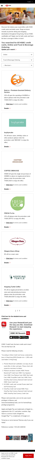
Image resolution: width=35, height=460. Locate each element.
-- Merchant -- (7, 65)
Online (5, 54)
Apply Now (28, 455)
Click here (9, 104)
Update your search (8, 49)
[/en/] (8, 5)
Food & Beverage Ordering (11, 60)
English (29, 1)
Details (6, 108)
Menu (2, 5)
